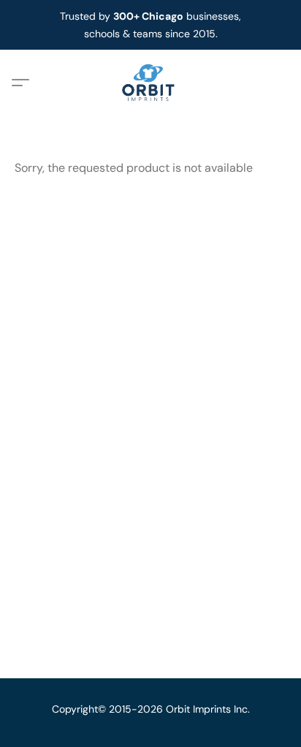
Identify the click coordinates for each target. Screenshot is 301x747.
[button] (150, 82)
